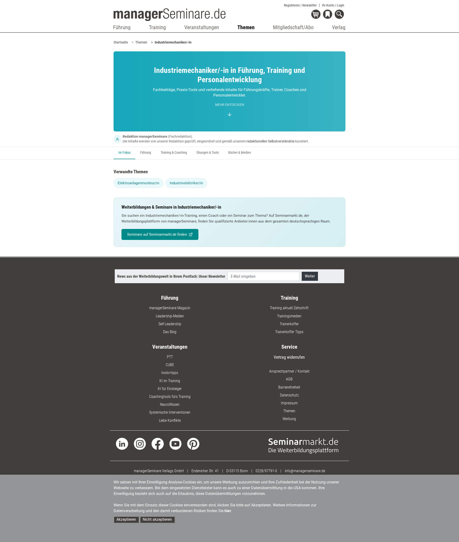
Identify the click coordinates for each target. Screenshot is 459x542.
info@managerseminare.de (305, 471)
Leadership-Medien (170, 316)
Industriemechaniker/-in (173, 42)
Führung (145, 153)
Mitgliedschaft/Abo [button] (293, 27)
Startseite (121, 42)
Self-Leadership (169, 324)
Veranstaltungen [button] (201, 27)
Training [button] (157, 27)
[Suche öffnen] (340, 14)
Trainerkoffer (289, 324)
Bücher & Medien (239, 153)
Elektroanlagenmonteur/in (138, 183)
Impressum (289, 403)
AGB (289, 379)
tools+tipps (169, 372)
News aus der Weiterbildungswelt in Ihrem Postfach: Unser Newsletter (171, 276)
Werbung (289, 419)
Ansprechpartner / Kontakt (289, 371)
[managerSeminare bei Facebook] (157, 443)
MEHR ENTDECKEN (229, 105)
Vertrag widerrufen (289, 357)
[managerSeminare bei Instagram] (139, 443)
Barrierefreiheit (289, 387)
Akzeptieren (126, 519)
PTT (170, 357)
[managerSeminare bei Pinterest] (193, 443)
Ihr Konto (333, 5)
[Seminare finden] (303, 445)
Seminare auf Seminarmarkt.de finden (157, 234)
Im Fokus (124, 153)
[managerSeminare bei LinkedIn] (122, 443)
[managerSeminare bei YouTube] (175, 443)
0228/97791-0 (266, 471)
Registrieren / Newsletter (300, 5)
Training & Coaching (174, 153)
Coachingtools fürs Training (170, 396)
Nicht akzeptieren (157, 519)
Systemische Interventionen (169, 412)
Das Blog (169, 332)
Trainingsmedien (289, 316)
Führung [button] (122, 27)
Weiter (310, 276)
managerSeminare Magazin (169, 308)
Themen (141, 42)
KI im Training (169, 381)
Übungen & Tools (208, 153)
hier (227, 511)
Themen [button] (246, 27)
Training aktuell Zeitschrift (289, 308)
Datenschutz (289, 395)
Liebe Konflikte (170, 420)
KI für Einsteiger (170, 388)
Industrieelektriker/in (186, 183)
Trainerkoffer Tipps (289, 332)
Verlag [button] (338, 27)
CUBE (170, 365)
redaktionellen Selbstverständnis (270, 141)
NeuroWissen (170, 404)
